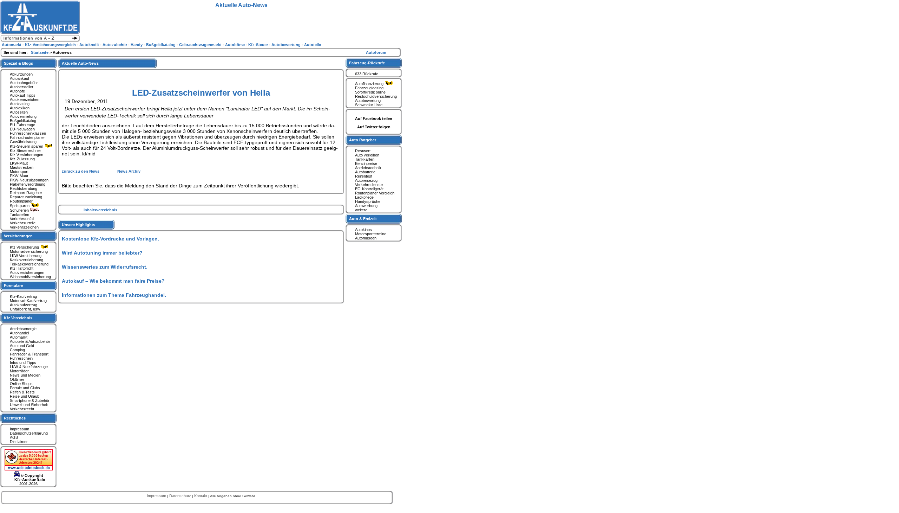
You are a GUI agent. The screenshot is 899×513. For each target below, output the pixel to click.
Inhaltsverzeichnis (100, 210)
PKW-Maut (19, 176)
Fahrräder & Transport (29, 354)
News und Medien (25, 375)
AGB (14, 437)
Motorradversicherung (29, 251)
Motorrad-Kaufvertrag (28, 301)
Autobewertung (368, 100)
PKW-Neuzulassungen (29, 180)
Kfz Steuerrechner (25, 150)
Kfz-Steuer (258, 45)
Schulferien (20, 210)
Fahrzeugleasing (369, 88)
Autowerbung (366, 206)
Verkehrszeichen (24, 227)
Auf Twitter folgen (374, 127)
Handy (137, 45)
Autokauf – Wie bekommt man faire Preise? (113, 281)
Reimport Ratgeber (26, 193)
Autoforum (376, 52)
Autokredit (89, 45)
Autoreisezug (366, 180)
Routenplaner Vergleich (374, 193)
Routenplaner (21, 201)
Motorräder (19, 371)
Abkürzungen (21, 74)
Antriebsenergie (23, 329)
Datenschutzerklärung (29, 433)
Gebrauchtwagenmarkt (201, 45)
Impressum (19, 429)
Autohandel (19, 333)
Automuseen (365, 238)
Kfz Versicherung (25, 247)
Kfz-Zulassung (22, 159)
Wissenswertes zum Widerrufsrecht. (104, 267)
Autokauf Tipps (22, 95)
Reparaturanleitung (26, 197)
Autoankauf (19, 78)
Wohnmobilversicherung (30, 277)
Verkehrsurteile (22, 223)
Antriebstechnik (368, 168)
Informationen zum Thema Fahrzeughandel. (114, 295)
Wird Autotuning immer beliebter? (102, 253)
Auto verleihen (367, 155)
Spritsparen (20, 206)
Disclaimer (19, 442)
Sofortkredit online (370, 92)
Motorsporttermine (370, 234)
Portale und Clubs (25, 388)
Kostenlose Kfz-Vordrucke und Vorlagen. (110, 239)
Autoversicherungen (27, 272)
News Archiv (128, 171)
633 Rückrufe (366, 74)
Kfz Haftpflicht (21, 268)
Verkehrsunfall (22, 219)
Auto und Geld (22, 346)
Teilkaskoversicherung (29, 264)
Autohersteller (21, 87)
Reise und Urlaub (24, 396)
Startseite (40, 52)
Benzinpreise (366, 163)
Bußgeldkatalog (23, 120)
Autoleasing (19, 104)
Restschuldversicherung (376, 96)
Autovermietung (23, 116)
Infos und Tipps (23, 362)
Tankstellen (19, 214)
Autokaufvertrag (23, 305)
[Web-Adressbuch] (29, 469)
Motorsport (19, 171)
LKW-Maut (19, 163)
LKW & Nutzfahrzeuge (29, 367)
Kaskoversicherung (26, 260)
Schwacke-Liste (368, 105)
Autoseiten (19, 112)
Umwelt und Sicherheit (29, 405)
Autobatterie (365, 172)
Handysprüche (367, 201)
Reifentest (363, 176)
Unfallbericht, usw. (25, 309)
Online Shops (21, 383)
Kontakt (201, 496)
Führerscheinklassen (28, 133)
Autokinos (363, 229)
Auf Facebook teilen (373, 118)
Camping (17, 350)
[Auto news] (40, 40)
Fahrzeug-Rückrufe (367, 63)
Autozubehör (115, 45)
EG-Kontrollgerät (369, 189)
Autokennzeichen (24, 99)
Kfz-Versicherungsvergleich (51, 45)
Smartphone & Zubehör (30, 400)
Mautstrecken (21, 167)
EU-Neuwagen (22, 129)
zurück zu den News (81, 171)
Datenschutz (180, 496)
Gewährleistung (23, 142)
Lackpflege (364, 197)
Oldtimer (17, 379)
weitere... (362, 210)
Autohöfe (17, 91)
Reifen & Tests (22, 392)
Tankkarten (364, 159)
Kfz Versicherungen (26, 155)
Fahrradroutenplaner (27, 137)
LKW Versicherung (25, 256)
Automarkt (18, 337)
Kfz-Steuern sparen (27, 146)
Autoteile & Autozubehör (30, 341)
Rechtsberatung (23, 188)
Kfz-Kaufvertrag (23, 296)
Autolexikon (19, 108)
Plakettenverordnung (27, 184)
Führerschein (21, 358)
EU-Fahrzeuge (22, 125)
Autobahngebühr (24, 83)
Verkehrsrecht (22, 409)
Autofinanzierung (370, 84)
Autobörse (235, 45)
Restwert (362, 151)
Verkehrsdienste (369, 184)
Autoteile (312, 45)
